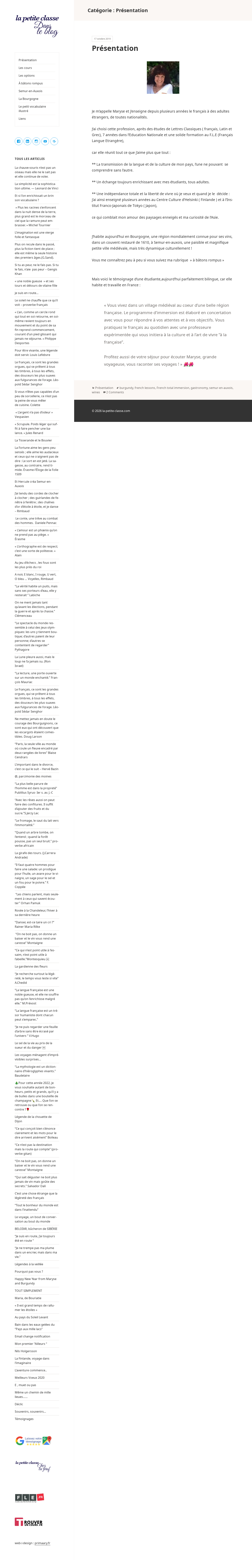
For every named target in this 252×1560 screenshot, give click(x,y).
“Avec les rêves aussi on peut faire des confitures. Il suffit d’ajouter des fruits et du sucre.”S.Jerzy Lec (35, 806)
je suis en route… (27, 293)
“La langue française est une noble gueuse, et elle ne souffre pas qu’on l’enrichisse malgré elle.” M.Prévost (37, 996)
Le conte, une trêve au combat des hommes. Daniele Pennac (36, 520)
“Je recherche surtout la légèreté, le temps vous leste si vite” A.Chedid (36, 978)
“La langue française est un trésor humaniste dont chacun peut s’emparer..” (36, 1015)
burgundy (126, 388)
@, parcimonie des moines (33, 776)
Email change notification (32, 1336)
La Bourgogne (28, 99)
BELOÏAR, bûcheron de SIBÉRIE (36, 1229)
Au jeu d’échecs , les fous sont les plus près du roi (35, 565)
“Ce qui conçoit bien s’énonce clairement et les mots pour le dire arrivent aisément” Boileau (36, 1133)
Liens (22, 119)
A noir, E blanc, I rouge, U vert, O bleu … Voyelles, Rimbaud (35, 576)
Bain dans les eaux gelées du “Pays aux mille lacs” (35, 1327)
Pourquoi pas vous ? (29, 1271)
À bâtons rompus (31, 83)
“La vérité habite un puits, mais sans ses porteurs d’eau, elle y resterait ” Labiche (36, 590)
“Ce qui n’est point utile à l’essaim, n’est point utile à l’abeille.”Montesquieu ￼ (35, 954)
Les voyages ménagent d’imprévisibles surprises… (37, 1057)
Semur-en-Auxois (30, 91)
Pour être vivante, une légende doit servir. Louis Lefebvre (36, 352)
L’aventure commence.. (31, 1370)
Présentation (28, 60)
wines (96, 392)
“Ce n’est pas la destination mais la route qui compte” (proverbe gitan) (36, 1149)
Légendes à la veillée (29, 1264)
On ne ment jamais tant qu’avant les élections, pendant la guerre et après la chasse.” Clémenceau (36, 609)
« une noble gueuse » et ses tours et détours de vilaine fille (36, 283)
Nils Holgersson (26, 1351)
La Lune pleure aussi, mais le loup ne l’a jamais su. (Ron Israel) (34, 661)
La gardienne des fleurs (31, 966)
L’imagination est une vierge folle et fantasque (34, 234)
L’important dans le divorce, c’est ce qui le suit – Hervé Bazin (36, 766)
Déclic (19, 1404)
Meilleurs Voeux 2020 (29, 1378)
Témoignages (24, 1419)
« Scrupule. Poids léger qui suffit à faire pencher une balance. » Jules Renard (36, 428)
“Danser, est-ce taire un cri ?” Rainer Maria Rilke (34, 924)
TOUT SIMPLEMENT (28, 1291)
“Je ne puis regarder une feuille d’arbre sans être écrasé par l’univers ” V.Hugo (36, 1031)
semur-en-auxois (221, 388)
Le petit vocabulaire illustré (32, 108)
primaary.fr (42, 1543)
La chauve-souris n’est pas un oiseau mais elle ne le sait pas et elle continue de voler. (35, 172)
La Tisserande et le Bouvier (33, 440)
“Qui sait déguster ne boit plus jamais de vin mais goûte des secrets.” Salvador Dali (36, 1181)
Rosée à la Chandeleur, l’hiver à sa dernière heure (36, 912)
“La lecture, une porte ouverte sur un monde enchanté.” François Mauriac (36, 677)
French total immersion (173, 388)
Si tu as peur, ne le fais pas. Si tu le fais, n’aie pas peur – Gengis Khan (37, 269)
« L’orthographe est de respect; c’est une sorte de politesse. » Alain (36, 550)
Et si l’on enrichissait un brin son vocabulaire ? (34, 198)
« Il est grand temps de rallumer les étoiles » (35, 1307)
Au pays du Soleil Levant (31, 1317)
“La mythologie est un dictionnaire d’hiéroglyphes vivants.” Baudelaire (35, 1071)
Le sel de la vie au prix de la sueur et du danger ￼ (33, 1045)
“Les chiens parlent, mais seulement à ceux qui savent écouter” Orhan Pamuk (37, 898)
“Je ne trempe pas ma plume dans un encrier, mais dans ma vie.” (36, 1252)
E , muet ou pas (25, 1385)
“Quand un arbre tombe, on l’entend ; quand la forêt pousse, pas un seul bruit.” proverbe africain (36, 839)
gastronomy (199, 388)
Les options (27, 76)
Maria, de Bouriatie (28, 1298)
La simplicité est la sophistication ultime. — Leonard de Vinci (37, 186)
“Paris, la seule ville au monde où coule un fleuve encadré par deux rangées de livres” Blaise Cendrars (36, 750)
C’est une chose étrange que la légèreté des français (36, 1195)
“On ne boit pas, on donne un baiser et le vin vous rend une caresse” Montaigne (35, 938)
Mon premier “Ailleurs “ (31, 1344)
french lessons (145, 388)
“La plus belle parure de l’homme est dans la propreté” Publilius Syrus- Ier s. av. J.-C (36, 788)
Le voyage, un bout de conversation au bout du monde (36, 1219)
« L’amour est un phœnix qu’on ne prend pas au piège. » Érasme (36, 534)
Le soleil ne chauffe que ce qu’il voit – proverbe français (36, 302)
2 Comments (115, 392)
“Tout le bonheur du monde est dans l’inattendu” (36, 1207)
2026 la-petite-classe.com (112, 411)
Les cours (25, 68)
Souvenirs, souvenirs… (30, 1411)
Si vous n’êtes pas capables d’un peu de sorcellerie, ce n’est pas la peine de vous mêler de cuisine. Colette (37, 398)
